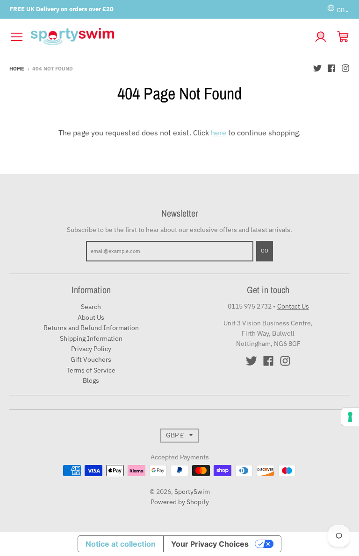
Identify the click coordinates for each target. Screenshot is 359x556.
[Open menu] (16, 36)
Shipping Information (91, 338)
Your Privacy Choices (210, 544)
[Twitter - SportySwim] (317, 68)
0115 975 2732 (250, 306)
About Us (91, 317)
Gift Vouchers (91, 359)
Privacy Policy (91, 349)
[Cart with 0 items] (343, 36)
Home (16, 68)
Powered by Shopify (180, 502)
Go (264, 250)
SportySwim (192, 491)
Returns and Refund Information (91, 328)
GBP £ (175, 435)
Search (91, 307)
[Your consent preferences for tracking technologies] (350, 417)
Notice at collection (121, 544)
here (218, 132)
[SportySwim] (169, 37)
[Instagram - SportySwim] (345, 68)
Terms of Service (90, 370)
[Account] (320, 36)
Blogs (91, 380)
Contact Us (293, 306)
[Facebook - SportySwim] (331, 68)
